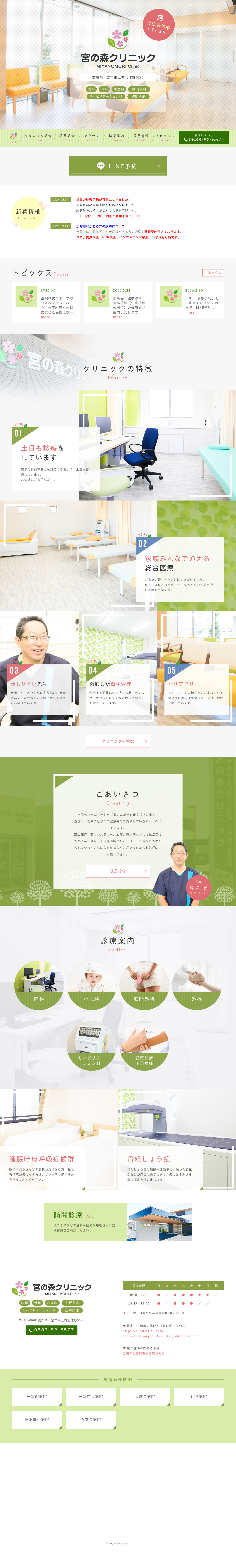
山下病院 (199, 1396)
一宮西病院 (37, 1396)
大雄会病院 (145, 1396)
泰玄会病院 (91, 1419)
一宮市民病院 (91, 1396)
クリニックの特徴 (118, 741)
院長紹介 (118, 871)
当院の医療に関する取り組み (144, 1353)
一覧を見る (213, 272)
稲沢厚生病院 (37, 1419)
